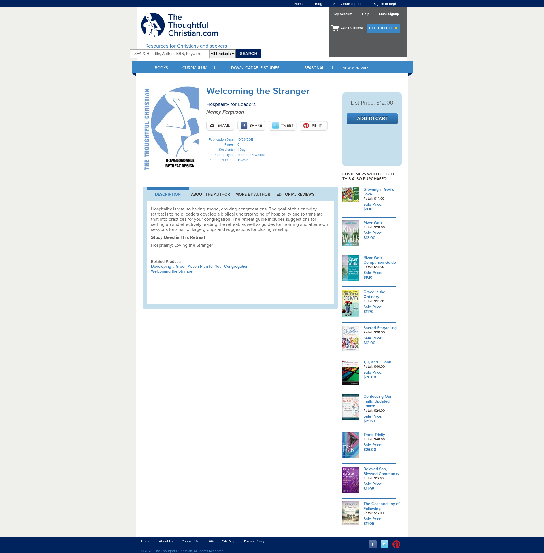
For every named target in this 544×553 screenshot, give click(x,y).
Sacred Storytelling (380, 328)
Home (299, 4)
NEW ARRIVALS (355, 68)
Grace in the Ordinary (374, 294)
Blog (318, 4)
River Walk (373, 222)
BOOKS (161, 67)
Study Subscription (347, 4)
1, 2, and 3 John (377, 362)
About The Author (210, 194)
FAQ (210, 541)
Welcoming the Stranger (172, 271)
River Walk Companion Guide (380, 260)
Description (168, 194)
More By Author (252, 194)
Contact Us (190, 541)
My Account (343, 14)
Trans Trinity (374, 434)
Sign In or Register (388, 4)
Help (365, 14)
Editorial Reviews (295, 194)
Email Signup (389, 14)
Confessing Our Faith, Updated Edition (378, 401)
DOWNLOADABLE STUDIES (255, 67)
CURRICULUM (194, 67)
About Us (166, 541)
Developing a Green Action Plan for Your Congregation (199, 266)
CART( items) (352, 28)
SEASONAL (314, 67)
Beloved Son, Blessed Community (381, 471)
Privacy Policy (254, 541)
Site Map (228, 541)
